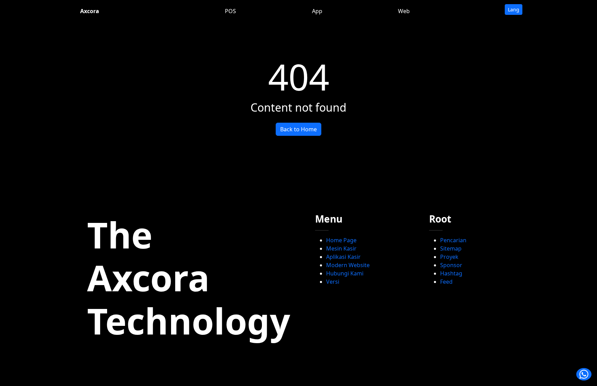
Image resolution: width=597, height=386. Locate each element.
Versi (332, 281)
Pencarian (453, 240)
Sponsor (451, 265)
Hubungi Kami (344, 273)
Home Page (341, 240)
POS (230, 11)
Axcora (89, 11)
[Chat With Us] (583, 374)
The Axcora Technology (188, 277)
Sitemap (451, 248)
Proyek (449, 257)
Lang (513, 9)
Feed (446, 281)
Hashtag (451, 273)
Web (404, 11)
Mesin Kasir (341, 248)
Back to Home (298, 129)
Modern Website (348, 265)
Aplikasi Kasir (343, 257)
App (317, 11)
